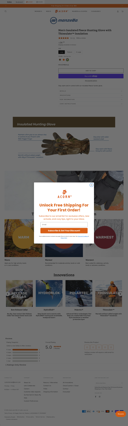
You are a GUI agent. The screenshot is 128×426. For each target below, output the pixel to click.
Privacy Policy (64, 237)
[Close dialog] (91, 185)
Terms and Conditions (83, 236)
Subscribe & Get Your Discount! (64, 230)
